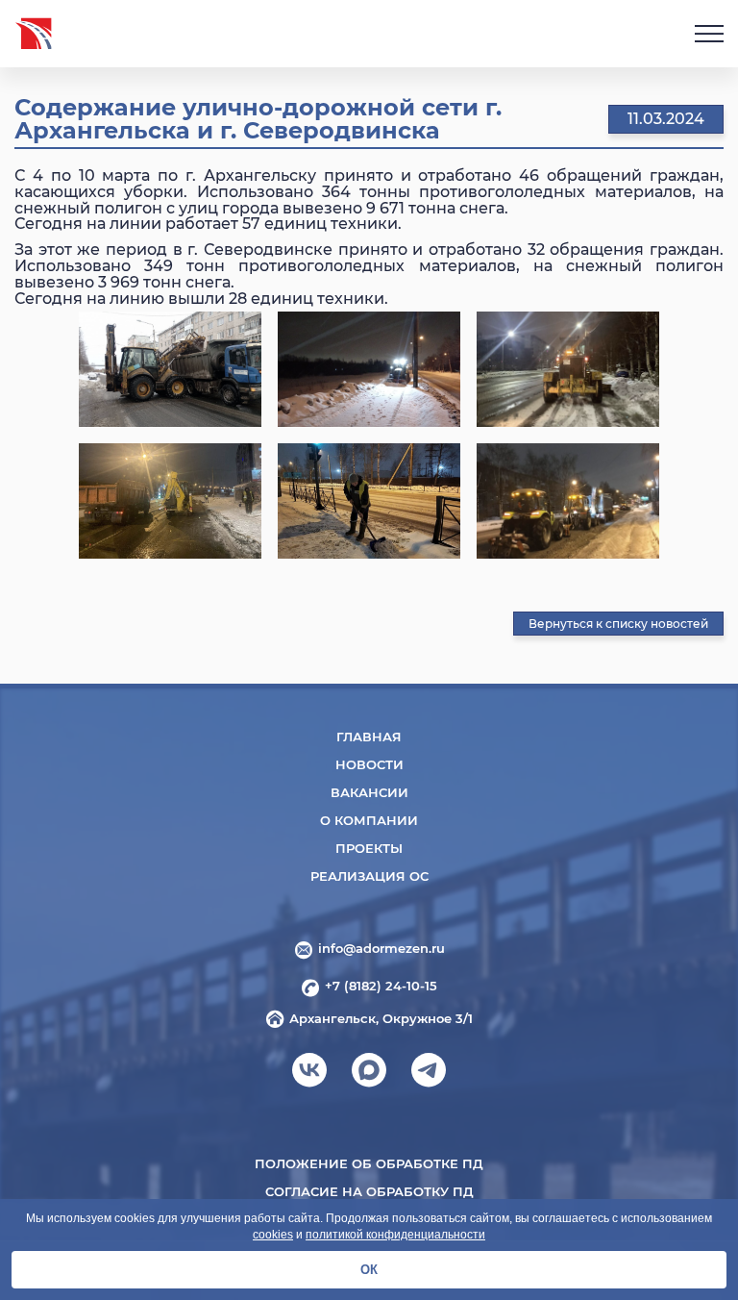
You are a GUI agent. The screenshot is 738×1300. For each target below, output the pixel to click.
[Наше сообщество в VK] (309, 1076)
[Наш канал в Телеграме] (429, 1076)
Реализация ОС (369, 876)
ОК (369, 1269)
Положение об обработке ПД (369, 1163)
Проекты (369, 848)
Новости (369, 764)
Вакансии (369, 792)
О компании (369, 820)
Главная (369, 736)
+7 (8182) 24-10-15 (381, 985)
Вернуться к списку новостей (618, 623)
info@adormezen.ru (381, 948)
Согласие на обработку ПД (369, 1191)
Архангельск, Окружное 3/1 (381, 1018)
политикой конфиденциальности (395, 1234)
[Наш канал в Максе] (369, 1076)
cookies (273, 1234)
